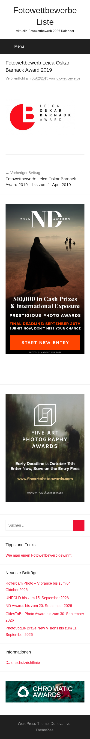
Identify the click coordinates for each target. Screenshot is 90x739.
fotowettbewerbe (68, 78)
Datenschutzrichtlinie (23, 663)
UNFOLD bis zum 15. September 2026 (37, 598)
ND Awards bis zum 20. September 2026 (39, 606)
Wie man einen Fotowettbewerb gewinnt (38, 555)
